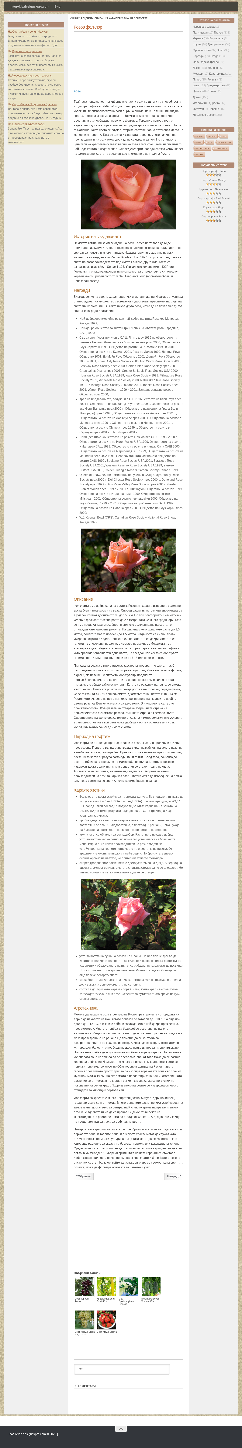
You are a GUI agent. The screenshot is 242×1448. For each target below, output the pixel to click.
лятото (212, 136)
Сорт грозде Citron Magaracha (85, 1333)
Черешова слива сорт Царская (32, 75)
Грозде (218, 32)
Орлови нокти (202, 50)
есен (224, 136)
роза (77, 91)
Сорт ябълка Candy (214, 180)
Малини (213, 67)
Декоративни (216, 44)
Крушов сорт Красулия (27, 51)
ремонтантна (225, 142)
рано (210, 142)
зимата (199, 136)
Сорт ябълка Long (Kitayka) (30, 31)
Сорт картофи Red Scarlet (214, 198)
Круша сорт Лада (213, 207)
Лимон (197, 67)
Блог (58, 6)
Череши (214, 108)
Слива (211, 91)
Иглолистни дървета (206, 103)
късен (199, 142)
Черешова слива (204, 26)
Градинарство (216, 85)
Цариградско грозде (206, 61)
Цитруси (198, 108)
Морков (198, 73)
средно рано (221, 148)
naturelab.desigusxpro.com (29, 6)
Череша (198, 38)
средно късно (202, 148)
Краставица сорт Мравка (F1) (150, 1300)
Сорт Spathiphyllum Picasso (126, 1301)
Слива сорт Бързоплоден (28, 124)
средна (199, 154)
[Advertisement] (128, 58)
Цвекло (197, 91)
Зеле (220, 50)
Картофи (198, 56)
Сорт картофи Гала (214, 171)
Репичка (212, 79)
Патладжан (200, 32)
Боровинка (216, 38)
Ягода (214, 56)
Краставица (216, 73)
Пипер (197, 79)
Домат (197, 97)
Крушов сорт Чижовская (213, 189)
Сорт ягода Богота (107, 1332)
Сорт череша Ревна (82, 1300)
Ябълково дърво (204, 114)
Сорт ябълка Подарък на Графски (34, 104)
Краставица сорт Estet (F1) (106, 1300)
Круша (197, 44)
